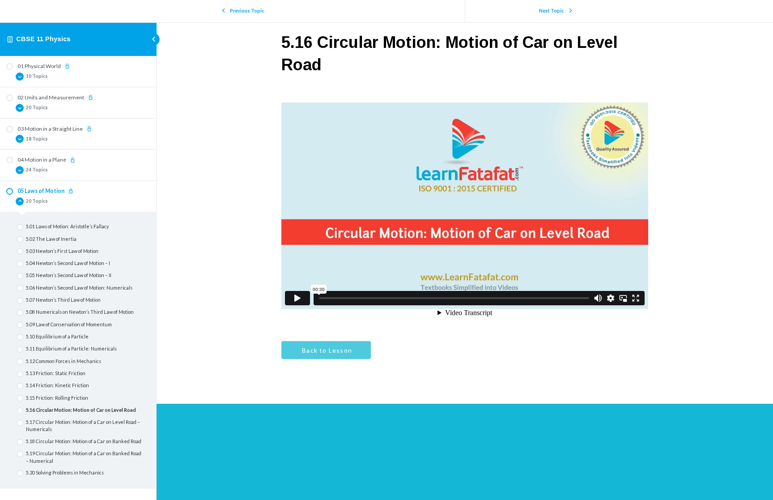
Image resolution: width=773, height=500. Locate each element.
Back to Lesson (326, 350)
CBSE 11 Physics (43, 39)
